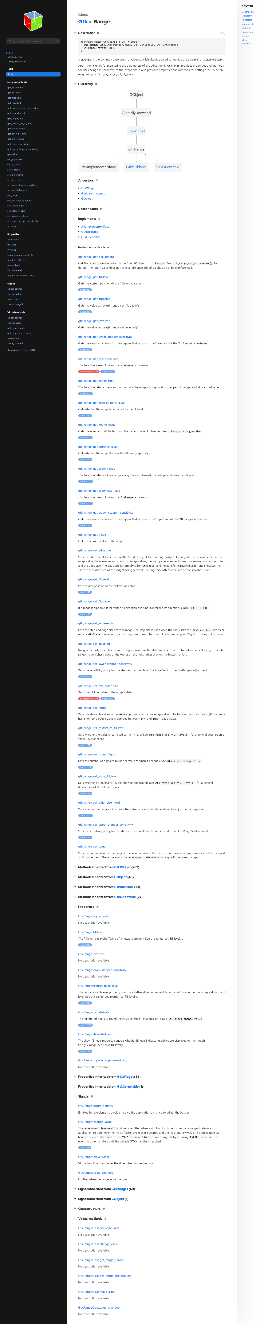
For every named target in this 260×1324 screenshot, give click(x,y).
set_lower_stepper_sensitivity (22, 185)
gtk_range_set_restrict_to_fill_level (101, 728)
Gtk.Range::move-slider (93, 1157)
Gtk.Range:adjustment (93, 916)
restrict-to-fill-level (17, 260)
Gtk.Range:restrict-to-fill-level (98, 986)
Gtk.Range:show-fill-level (94, 1034)
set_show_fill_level (16, 210)
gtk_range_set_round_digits (96, 754)
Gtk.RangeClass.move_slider (97, 1292)
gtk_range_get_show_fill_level (97, 447)
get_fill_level (13, 92)
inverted (11, 249)
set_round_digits (15, 205)
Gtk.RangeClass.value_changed (99, 1308)
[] (75, 32)
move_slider (13, 338)
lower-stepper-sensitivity (20, 255)
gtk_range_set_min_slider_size (98, 686)
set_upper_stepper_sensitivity (22, 221)
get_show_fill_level (16, 133)
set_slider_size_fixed (17, 215)
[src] (222, 33)
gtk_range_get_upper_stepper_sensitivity (105, 513)
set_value (12, 226)
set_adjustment (15, 159)
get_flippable (14, 97)
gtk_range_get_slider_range (96, 469)
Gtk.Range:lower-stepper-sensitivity (102, 970)
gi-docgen (24, 350)
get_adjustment (15, 87)
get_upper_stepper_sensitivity (22, 149)
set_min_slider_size (17, 190)
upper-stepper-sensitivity (20, 275)
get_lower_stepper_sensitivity (22, 108)
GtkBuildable (89, 232)
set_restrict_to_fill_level (19, 200)
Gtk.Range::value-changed (95, 1173)
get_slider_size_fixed (18, 144)
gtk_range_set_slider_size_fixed (99, 803)
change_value (14, 322)
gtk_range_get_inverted (94, 321)
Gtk (9, 53)
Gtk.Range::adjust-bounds (95, 1106)
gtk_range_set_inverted (94, 644)
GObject (87, 199)
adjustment (13, 239)
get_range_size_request (19, 333)
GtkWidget (88, 188)
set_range (12, 195)
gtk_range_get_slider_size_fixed (99, 491)
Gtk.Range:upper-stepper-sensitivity (102, 1060)
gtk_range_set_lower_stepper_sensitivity (105, 664)
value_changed (15, 343)
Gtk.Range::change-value (95, 1122)
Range (10, 74)
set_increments (15, 174)
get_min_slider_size (17, 113)
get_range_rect (15, 118)
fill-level (11, 244)
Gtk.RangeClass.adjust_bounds (98, 1228)
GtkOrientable (90, 237)
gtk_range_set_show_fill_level (97, 776)
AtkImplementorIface (95, 227)
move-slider (13, 299)
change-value (14, 294)
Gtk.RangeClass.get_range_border (101, 1260)
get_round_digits (16, 128)
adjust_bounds (14, 317)
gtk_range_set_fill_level (93, 579)
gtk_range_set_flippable (94, 601)
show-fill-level (14, 270)
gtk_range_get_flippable (94, 299)
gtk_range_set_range (92, 708)
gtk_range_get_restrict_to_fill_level (101, 403)
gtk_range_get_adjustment (96, 257)
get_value (12, 154)
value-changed (15, 304)
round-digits (13, 265)
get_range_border (16, 328)
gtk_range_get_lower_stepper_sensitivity (105, 337)
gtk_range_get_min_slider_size (98, 359)
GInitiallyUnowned (93, 193)
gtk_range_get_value (92, 535)
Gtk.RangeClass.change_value (98, 1244)
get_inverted (14, 102)
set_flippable (14, 169)
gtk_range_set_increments (96, 623)
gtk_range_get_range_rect (96, 381)
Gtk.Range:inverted (91, 954)
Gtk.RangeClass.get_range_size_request (105, 1276)
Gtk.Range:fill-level (90, 932)
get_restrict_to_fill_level (19, 123)
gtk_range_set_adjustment (96, 550)
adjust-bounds (14, 289)
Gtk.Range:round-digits (93, 1012)
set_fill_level (13, 164)
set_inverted (13, 180)
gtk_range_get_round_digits (96, 425)
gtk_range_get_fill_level (93, 277)
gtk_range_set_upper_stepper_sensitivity (105, 825)
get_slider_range (15, 138)
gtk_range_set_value (92, 846)
